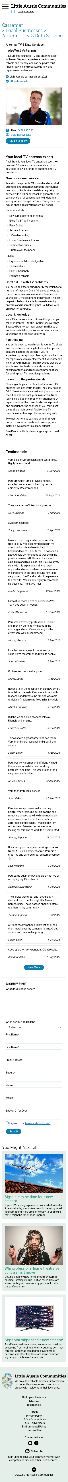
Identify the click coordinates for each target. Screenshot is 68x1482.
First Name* (12, 1034)
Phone (9, 1085)
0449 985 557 (25, 130)
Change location (26, 11)
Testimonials (34, 1404)
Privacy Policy (34, 1415)
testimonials (21, 81)
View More (34, 967)
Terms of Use (34, 1430)
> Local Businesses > (24, 30)
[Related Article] (34, 1173)
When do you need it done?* (22, 1021)
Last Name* (12, 1047)
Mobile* (10, 1098)
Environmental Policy (34, 1426)
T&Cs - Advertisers (34, 1422)
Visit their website (21, 134)
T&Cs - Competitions (34, 1419)
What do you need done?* (20, 988)
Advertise (34, 1401)
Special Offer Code (17, 1110)
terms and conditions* (37, 1123)
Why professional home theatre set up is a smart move (33, 1270)
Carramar (12, 25)
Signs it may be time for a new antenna (29, 1199)
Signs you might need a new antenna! (34, 1340)
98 (11, 81)
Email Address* (15, 1059)
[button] (5, 9)
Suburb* (10, 1072)
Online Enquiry (18, 140)
